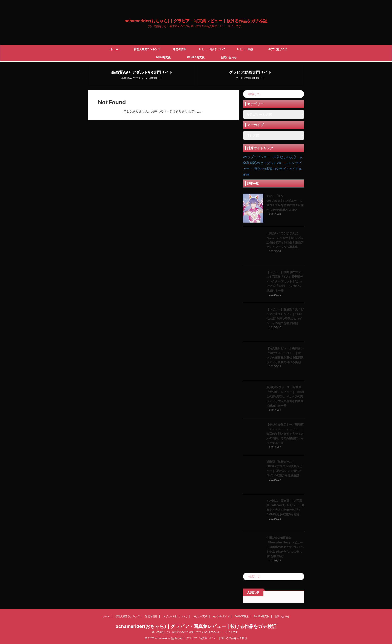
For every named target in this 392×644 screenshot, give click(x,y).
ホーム (114, 49)
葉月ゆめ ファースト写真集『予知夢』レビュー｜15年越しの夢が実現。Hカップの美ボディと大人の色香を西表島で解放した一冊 (285, 396)
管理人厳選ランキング (147, 49)
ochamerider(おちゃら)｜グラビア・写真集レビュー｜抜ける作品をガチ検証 (196, 20)
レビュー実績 (245, 49)
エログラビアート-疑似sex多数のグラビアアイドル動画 (272, 169)
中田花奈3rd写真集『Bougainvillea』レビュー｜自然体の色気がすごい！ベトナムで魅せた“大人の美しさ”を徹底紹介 (285, 547)
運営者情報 (179, 49)
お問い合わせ (229, 57)
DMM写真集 (163, 57)
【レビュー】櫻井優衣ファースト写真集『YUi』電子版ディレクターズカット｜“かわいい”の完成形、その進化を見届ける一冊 (285, 281)
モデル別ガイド (277, 49)
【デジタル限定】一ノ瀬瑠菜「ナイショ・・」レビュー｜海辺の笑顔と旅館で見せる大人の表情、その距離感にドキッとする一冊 (285, 433)
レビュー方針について (212, 49)
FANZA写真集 (196, 57)
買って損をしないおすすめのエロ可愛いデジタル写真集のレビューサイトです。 (196, 632)
